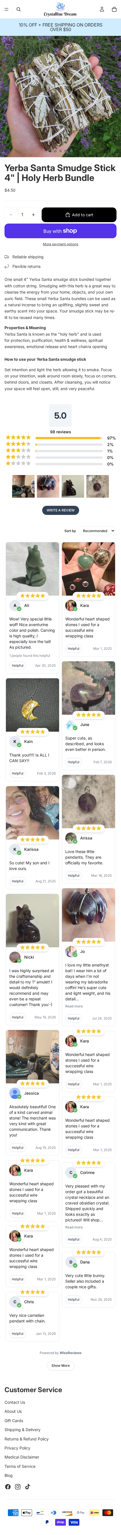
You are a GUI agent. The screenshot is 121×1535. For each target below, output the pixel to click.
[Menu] (6, 9)
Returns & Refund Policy (27, 1438)
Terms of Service (20, 1466)
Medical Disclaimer (22, 1457)
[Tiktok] (27, 1486)
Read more (74, 1006)
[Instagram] (17, 1486)
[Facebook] (8, 1486)
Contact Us (15, 1402)
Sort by (70, 531)
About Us (13, 1411)
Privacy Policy (17, 1448)
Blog (9, 1475)
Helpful (17, 665)
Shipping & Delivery (23, 1429)
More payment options (60, 244)
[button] (23, 486)
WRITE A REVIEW (61, 510)
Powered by (61, 1353)
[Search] (18, 9)
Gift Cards (14, 1420)
